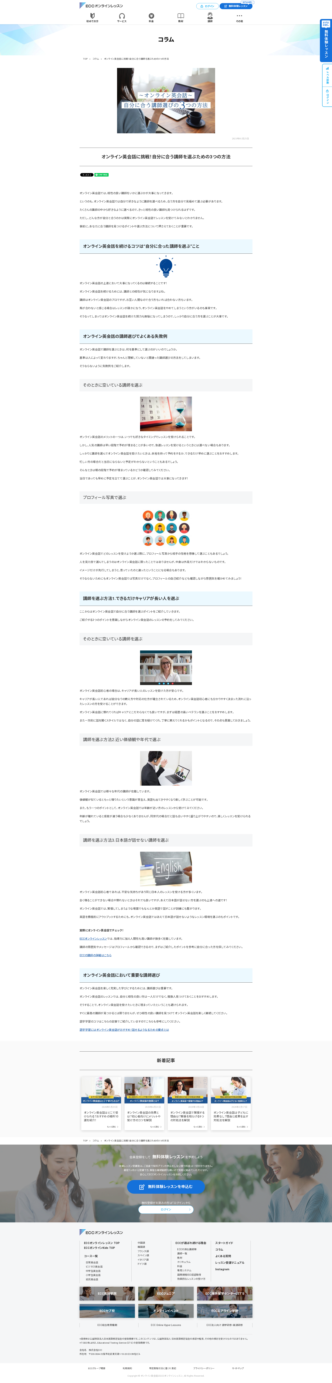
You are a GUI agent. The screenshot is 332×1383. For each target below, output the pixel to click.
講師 (210, 21)
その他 (239, 21)
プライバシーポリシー (204, 1368)
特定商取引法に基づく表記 (162, 1368)
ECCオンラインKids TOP (99, 1248)
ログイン (209, 6)
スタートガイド (224, 1243)
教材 (180, 21)
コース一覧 (91, 1256)
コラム (219, 1249)
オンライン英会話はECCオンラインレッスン (162, 1376)
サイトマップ (238, 1368)
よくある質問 (223, 1256)
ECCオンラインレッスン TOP (102, 1243)
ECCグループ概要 (96, 1368)
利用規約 (127, 1368)
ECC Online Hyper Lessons (166, 1325)
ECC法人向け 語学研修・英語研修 (225, 1325)
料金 (151, 21)
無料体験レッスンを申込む (170, 1187)
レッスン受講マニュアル (230, 1262)
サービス (122, 21)
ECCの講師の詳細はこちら (96, 955)
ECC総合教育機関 (107, 1325)
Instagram (222, 1269)
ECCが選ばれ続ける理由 (191, 1243)
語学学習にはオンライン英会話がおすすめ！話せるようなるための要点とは (124, 1030)
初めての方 (92, 21)
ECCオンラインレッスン (93, 938)
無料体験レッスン (240, 5)
